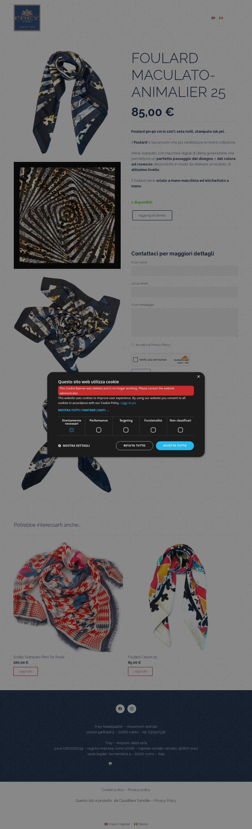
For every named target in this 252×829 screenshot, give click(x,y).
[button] (126, 410)
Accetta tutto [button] (174, 445)
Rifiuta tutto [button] (134, 445)
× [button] (198, 376)
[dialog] (126, 414)
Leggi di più (128, 403)
